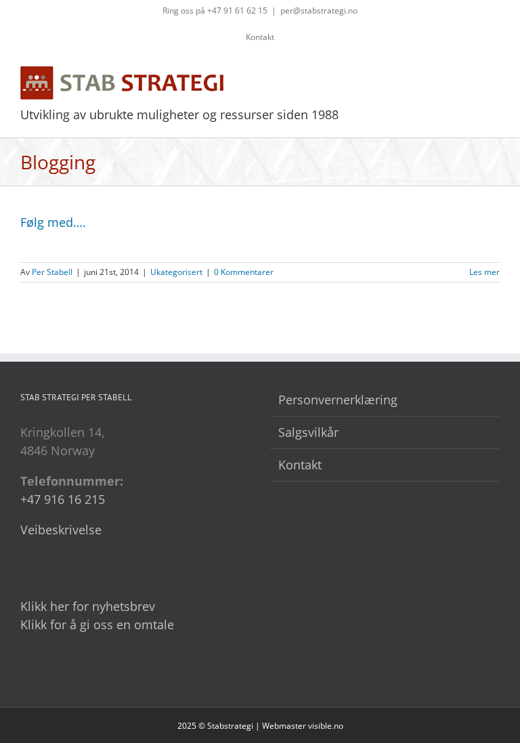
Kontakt (300, 465)
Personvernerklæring (337, 399)
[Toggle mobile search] (469, 73)
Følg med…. (53, 222)
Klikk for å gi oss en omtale (97, 624)
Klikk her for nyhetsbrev (87, 606)
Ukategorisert (176, 272)
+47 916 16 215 (62, 499)
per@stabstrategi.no (319, 10)
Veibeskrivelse (61, 530)
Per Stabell (52, 272)
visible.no (325, 725)
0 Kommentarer (244, 272)
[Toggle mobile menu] (494, 73)
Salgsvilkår (308, 432)
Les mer (484, 272)
